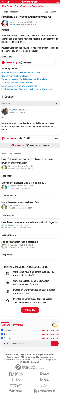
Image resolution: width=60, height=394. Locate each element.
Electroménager (39, 6)
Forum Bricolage (22, 6)
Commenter (11, 138)
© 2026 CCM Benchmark (30, 362)
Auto (5, 334)
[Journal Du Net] (15, 379)
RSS (22, 357)
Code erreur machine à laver (14, 76)
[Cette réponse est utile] (20, 138)
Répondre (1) (11, 63)
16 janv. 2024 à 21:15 (28, 25)
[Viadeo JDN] (44, 385)
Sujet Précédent (11, 12)
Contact (52, 355)
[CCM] (44, 374)
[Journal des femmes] (15, 374)
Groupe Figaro (51, 360)
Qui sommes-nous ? (12, 355)
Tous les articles (13, 357)
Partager (27, 63)
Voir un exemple (50, 330)
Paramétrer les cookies (12, 360)
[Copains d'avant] (15, 385)
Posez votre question (39, 145)
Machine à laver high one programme (19, 86)
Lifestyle (7, 330)
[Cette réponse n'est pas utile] (28, 138)
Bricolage (7, 338)
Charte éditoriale (33, 355)
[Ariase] (15, 390)
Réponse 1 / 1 (7, 103)
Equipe (23, 355)
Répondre (19, 145)
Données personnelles (45, 357)
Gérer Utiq (26, 360)
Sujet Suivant (50, 12)
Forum (9, 6)
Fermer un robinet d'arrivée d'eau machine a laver (24, 79)
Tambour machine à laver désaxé (17, 82)
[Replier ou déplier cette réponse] (57, 103)
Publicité (44, 355)
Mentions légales (38, 360)
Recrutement (31, 357)
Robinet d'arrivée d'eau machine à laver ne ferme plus (26, 89)
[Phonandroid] (44, 391)
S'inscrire (30, 310)
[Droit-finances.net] (44, 380)
